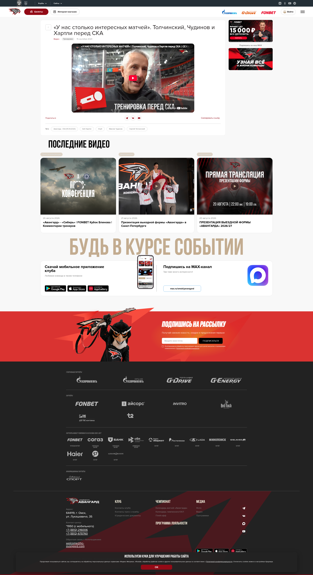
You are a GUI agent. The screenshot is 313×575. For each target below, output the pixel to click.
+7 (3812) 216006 (77, 530)
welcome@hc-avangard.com (75, 545)
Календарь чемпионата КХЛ (170, 511)
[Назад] (48, 27)
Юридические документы (128, 515)
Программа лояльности (171, 523)
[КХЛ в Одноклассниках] (284, 3)
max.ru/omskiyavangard (182, 288)
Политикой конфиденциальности (187, 348)
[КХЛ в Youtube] (289, 3)
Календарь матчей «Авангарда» (171, 508)
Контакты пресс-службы (127, 511)
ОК (156, 567)
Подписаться (211, 340)
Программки (202, 515)
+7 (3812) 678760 (77, 533)
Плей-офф (161, 515)
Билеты (38, 12)
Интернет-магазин (67, 11)
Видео (199, 511)
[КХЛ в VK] (280, 3)
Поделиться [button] (50, 118)
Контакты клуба (122, 508)
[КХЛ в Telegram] (294, 3)
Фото (198, 508)
